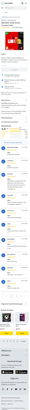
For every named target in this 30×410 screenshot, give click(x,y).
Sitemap (3, 404)
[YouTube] (16, 389)
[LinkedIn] (25, 389)
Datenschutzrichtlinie (6, 401)
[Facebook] (8, 389)
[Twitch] (21, 389)
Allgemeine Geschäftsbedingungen (12, 304)
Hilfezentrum (6, 350)
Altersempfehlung (6, 118)
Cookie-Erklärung (18, 401)
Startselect (5, 355)
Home (5, 12)
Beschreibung (5, 100)
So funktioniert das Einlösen (9, 122)
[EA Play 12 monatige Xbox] (22, 317)
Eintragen (14, 70)
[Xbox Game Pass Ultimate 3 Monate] (6, 317)
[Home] (2, 12)
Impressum (10, 404)
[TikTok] (12, 389)
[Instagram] (3, 389)
